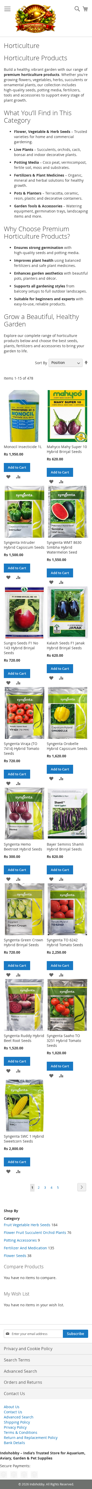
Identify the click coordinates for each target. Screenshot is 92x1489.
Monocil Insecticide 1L (23, 446)
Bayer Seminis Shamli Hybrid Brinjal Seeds (65, 847)
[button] (8, 476)
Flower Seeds (15, 1255)
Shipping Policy (17, 1422)
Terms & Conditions (20, 1432)
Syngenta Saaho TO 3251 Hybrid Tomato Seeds (64, 1040)
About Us (11, 1406)
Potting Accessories (20, 1240)
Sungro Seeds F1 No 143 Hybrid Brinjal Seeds (21, 648)
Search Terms (17, 1360)
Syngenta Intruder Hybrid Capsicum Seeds (24, 545)
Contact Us (14, 1393)
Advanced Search (20, 1371)
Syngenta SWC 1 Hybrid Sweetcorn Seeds (24, 1139)
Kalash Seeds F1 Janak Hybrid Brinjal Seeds (66, 645)
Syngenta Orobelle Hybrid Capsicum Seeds (67, 746)
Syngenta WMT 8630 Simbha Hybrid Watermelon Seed (64, 547)
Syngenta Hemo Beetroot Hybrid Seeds (23, 847)
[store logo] (35, 18)
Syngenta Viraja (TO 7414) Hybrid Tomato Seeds (21, 748)
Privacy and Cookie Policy (28, 1348)
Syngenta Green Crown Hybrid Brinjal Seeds (23, 942)
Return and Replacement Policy (30, 1437)
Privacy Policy (15, 1427)
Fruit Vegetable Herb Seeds (27, 1224)
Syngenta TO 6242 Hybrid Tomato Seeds (65, 942)
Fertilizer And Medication (26, 1247)
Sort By (41, 362)
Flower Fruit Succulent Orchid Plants (35, 1232)
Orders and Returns (23, 1382)
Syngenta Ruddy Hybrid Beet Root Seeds (24, 1038)
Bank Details (14, 1442)
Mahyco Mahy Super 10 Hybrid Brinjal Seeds (67, 449)
